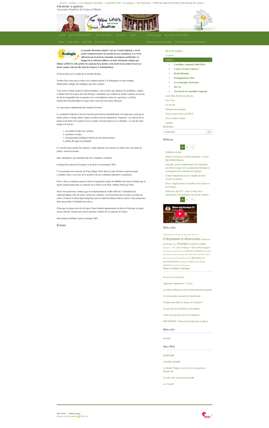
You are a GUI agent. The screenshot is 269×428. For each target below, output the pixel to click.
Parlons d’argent (154, 34)
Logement (181, 254)
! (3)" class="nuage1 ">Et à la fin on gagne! (190, 247)
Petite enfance (171, 258)
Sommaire (174, 265)
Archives (73, 2)
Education (166, 248)
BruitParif (167, 355)
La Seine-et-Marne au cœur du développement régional (187, 289)
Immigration (207, 251)
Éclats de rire (73, 41)
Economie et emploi (197, 243)
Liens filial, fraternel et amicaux (179, 95)
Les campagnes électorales (91, 2)
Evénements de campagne (171, 251)
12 (192, 147)
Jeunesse (175, 254)
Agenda (132, 34)
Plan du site (61, 416)
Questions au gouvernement (159, 41)
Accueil (61, 34)
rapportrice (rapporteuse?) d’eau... (178, 283)
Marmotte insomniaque (175, 109)
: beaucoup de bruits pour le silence (185, 321)
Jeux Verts (86, 41)
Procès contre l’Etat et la (179, 113)
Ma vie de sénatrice (104, 34)
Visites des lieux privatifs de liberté (190, 41)
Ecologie (183, 243)
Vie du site (170, 104)
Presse (61, 41)
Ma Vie (177, 86)
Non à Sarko (206, 254)
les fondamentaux (177, 234)
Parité (165, 258)
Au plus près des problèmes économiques (181, 308)
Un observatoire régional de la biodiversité (181, 295)
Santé (191, 261)
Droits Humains (181, 73)
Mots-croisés (197, 254)
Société (202, 261)
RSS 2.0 (84, 416)
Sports (180, 265)
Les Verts (167, 383)
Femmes (183, 251)
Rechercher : (169, 126)
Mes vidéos (189, 254)
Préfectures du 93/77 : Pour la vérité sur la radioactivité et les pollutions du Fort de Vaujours (187, 193)
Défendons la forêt (173, 152)
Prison (189, 258)
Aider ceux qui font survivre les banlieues (181, 314)
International (167, 254)
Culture (174, 244)
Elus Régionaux (144, 2)
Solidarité (166, 265)
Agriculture (187, 234)
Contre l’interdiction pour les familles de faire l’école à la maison (185, 177)
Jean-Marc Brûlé (170, 361)
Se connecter (72, 416)
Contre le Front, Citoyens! (186, 68)
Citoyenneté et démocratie (181, 238)
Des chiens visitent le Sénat (176, 34)
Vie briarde (121, 34)
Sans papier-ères (183, 262)
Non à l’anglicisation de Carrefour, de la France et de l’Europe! (187, 185)
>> (209, 131)
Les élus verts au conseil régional (177, 377)
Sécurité (196, 262)
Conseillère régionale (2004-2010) (189, 64)
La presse (169, 55)
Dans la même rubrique (176, 268)
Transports (186, 265)
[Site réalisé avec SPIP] (207, 415)
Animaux (195, 234)
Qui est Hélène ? (80, 34)
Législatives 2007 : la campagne (120, 2)
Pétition (179, 258)
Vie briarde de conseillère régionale (190, 91)
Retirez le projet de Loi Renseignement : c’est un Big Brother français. (187, 158)
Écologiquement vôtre (184, 77)
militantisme (167, 234)
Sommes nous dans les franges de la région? (183, 302)
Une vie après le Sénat (105, 41)
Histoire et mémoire (194, 250)
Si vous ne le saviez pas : (174, 277)
